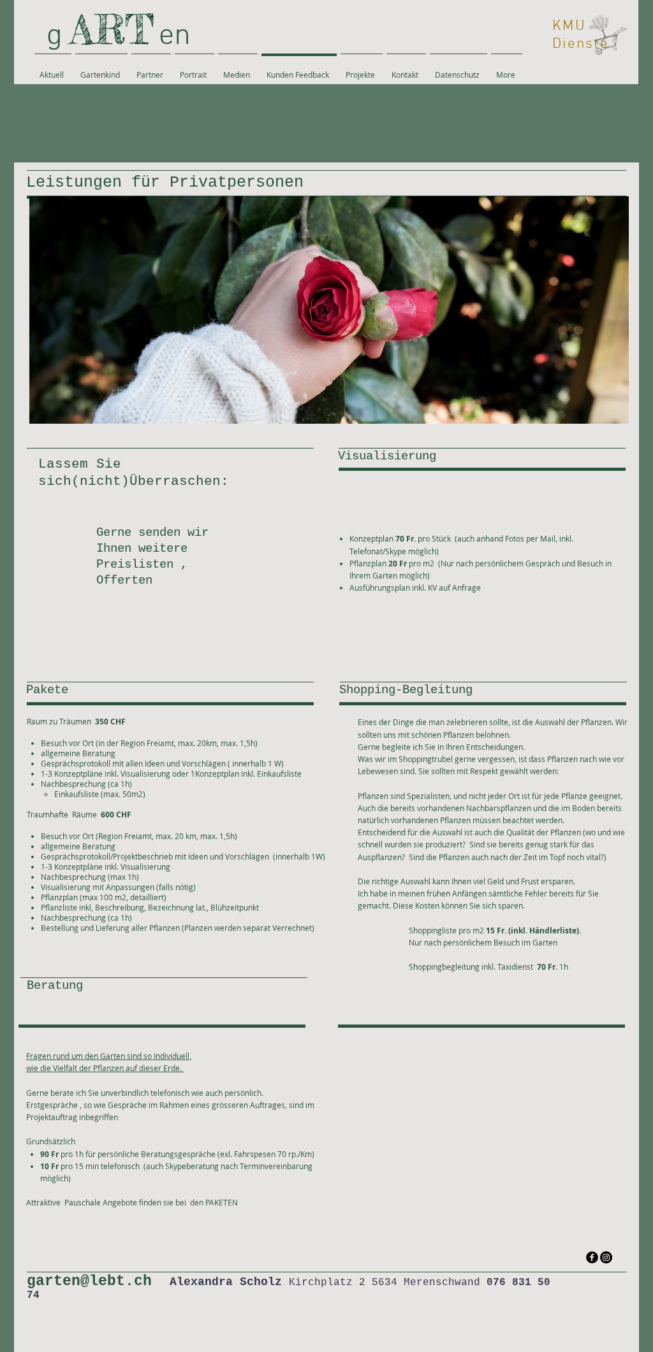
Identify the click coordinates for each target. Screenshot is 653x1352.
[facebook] (592, 1257)
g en (122, 36)
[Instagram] (606, 1257)
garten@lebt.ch (89, 1281)
